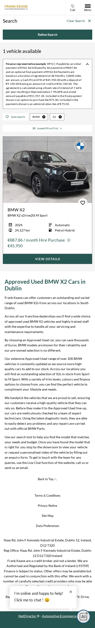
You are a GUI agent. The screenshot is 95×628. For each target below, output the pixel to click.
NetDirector (27, 616)
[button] (44, 117)
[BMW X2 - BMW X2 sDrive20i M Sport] (47, 170)
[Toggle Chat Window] (83, 616)
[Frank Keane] (16, 7)
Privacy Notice (47, 505)
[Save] (82, 202)
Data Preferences (47, 526)
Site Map (47, 516)
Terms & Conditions (47, 495)
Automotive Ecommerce (59, 616)
